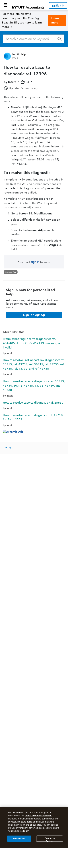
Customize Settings (50, 839)
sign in (35, 262)
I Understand (19, 838)
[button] (5, 5)
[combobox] (33, 39)
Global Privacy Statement (38, 815)
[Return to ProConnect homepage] (28, 4)
